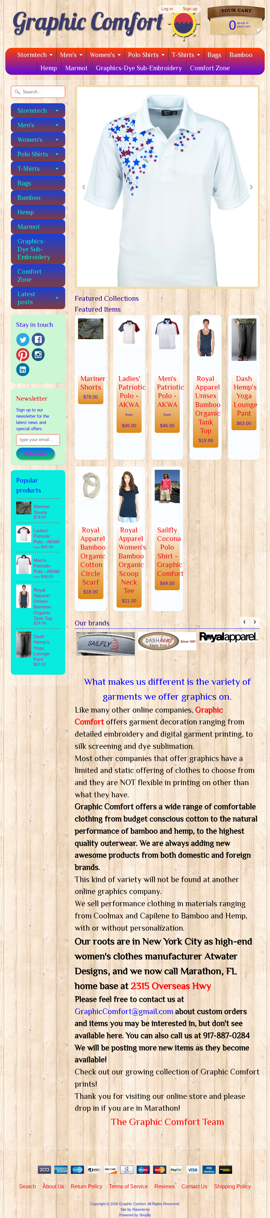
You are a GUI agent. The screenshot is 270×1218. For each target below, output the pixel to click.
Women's (102, 54)
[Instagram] (38, 354)
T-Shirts (183, 54)
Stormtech (32, 54)
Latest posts (26, 297)
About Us (53, 1186)
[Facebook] (38, 339)
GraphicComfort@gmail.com (125, 1011)
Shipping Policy (232, 1186)
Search (27, 1186)
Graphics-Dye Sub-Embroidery (139, 68)
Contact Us (194, 1186)
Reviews (164, 1186)
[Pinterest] (22, 354)
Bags (214, 54)
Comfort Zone (210, 68)
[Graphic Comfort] (104, 36)
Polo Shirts (143, 54)
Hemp (48, 68)
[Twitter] (22, 339)
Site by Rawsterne (135, 1209)
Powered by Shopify (135, 1215)
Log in (167, 9)
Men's (68, 54)
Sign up (190, 9)
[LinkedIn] (22, 369)
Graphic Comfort (132, 1204)
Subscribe (35, 454)
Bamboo (241, 54)
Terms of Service (128, 1186)
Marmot (76, 68)
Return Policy (86, 1186)
